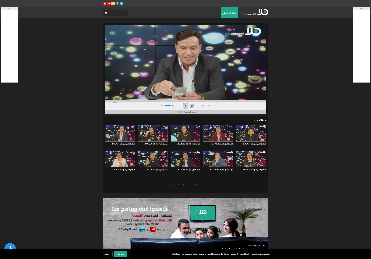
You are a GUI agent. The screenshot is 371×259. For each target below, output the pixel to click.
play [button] (185, 106)
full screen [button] (209, 105)
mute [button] (162, 106)
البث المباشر (229, 13)
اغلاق (361, 8)
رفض (106, 254)
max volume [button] (173, 106)
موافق (121, 254)
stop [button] (192, 106)
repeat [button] (202, 105)
